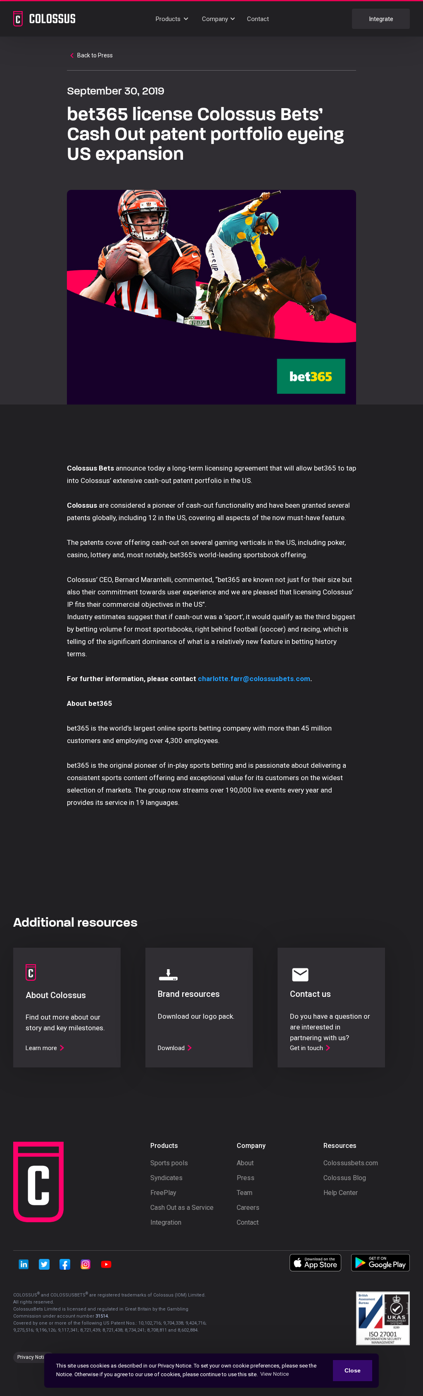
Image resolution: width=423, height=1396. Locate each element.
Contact (258, 19)
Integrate (381, 19)
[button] (173, 19)
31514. (102, 1316)
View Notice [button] (274, 1374)
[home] (44, 18)
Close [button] (353, 1370)
